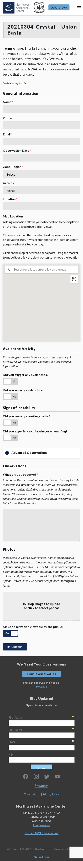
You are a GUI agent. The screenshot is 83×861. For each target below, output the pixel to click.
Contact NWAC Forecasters (41, 833)
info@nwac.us (41, 825)
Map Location (13, 216)
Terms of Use (32, 794)
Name (8, 102)
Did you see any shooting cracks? (26, 416)
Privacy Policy (50, 794)
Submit (17, 647)
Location (10, 199)
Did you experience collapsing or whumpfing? (35, 431)
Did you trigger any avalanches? (25, 374)
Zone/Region (13, 166)
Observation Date (17, 150)
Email (8, 134)
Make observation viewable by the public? (33, 626)
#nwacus (41, 686)
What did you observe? (20, 474)
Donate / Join (59, 7)
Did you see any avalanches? (23, 390)
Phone (7, 118)
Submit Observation (41, 673)
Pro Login (43, 856)
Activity (8, 183)
